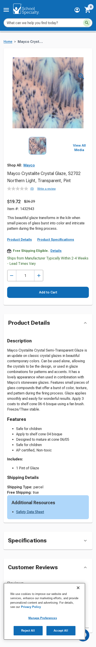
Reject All (28, 630)
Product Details (19, 240)
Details (56, 251)
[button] (77, 10)
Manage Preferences (42, 618)
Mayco (29, 165)
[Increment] (38, 275)
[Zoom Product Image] (81, 76)
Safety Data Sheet (30, 512)
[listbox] (37, 156)
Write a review (46, 188)
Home (8, 42)
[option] (37, 156)
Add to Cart (48, 292)
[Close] (78, 588)
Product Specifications (55, 240)
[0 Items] (87, 9)
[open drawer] (6, 9)
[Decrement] (11, 275)
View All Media (79, 147)
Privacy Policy (31, 607)
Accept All (61, 630)
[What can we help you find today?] (87, 23)
